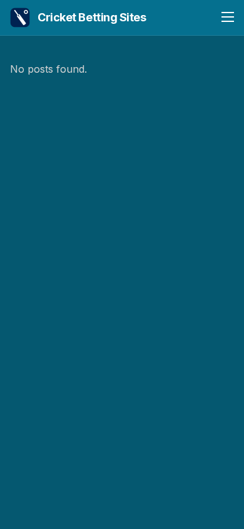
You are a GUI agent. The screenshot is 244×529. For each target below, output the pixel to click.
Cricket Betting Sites (92, 17)
